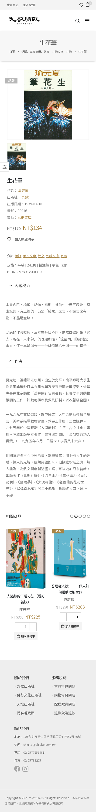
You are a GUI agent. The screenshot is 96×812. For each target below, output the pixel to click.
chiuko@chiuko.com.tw (39, 744)
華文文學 (29, 255)
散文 (41, 255)
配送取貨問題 (64, 704)
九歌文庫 (24, 217)
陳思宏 (24, 609)
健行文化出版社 (29, 694)
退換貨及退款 (64, 712)
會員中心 (12, 5)
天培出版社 (25, 704)
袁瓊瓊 (69, 599)
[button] (72, 516)
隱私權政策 (25, 712)
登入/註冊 (29, 5)
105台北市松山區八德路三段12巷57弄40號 (52, 736)
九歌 (25, 197)
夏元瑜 (23, 190)
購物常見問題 (64, 694)
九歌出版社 (25, 686)
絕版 (18, 255)
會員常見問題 (64, 686)
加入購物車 (28, 636)
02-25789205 (32, 760)
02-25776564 (32, 752)
